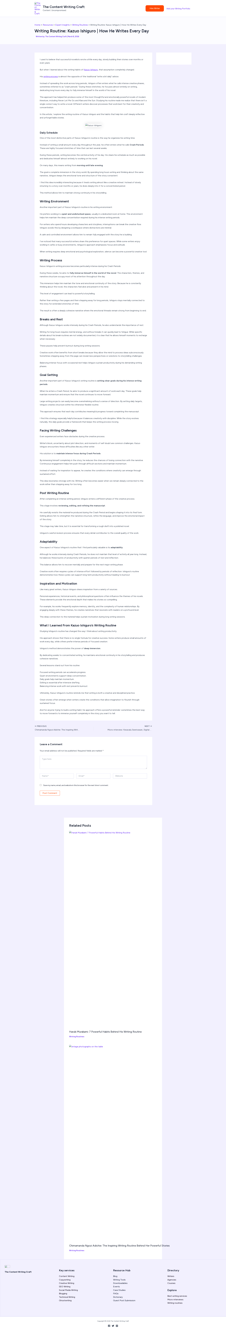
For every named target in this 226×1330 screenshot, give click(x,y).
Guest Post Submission (124, 1300)
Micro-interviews (175, 1299)
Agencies (171, 1279)
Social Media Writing (68, 1290)
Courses (171, 1283)
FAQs (115, 1293)
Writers (170, 1276)
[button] (155, 8)
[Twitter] (113, 1326)
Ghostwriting (65, 1300)
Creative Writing (66, 1283)
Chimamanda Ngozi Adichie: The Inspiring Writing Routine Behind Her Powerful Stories (119, 1245)
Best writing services (177, 1296)
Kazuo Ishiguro (91, 69)
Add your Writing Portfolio (178, 8)
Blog (115, 1276)
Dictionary (118, 1297)
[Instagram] (117, 1326)
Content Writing (66, 1276)
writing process (50, 76)
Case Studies (119, 1290)
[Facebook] (109, 1326)
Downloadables (120, 1283)
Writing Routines (76, 1038)
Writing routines (174, 1303)
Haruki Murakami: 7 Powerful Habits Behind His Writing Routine (105, 1033)
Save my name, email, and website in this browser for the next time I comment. (76, 785)
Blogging (63, 1293)
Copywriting (64, 1279)
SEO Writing (64, 1286)
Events (116, 1286)
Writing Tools (119, 1279)
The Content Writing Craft (64, 7)
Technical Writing (67, 1297)
